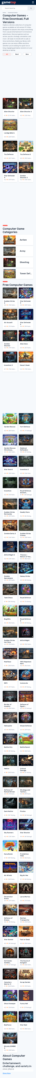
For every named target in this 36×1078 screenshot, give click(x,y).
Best (17, 54)
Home (4, 12)
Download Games (13, 12)
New (27, 54)
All (7, 54)
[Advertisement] (18, 76)
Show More (7, 1073)
